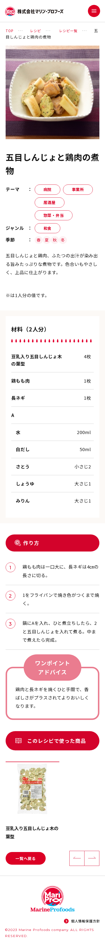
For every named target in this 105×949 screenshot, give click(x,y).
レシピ (35, 30)
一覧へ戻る (25, 858)
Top (9, 30)
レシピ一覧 (68, 30)
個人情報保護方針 (85, 921)
